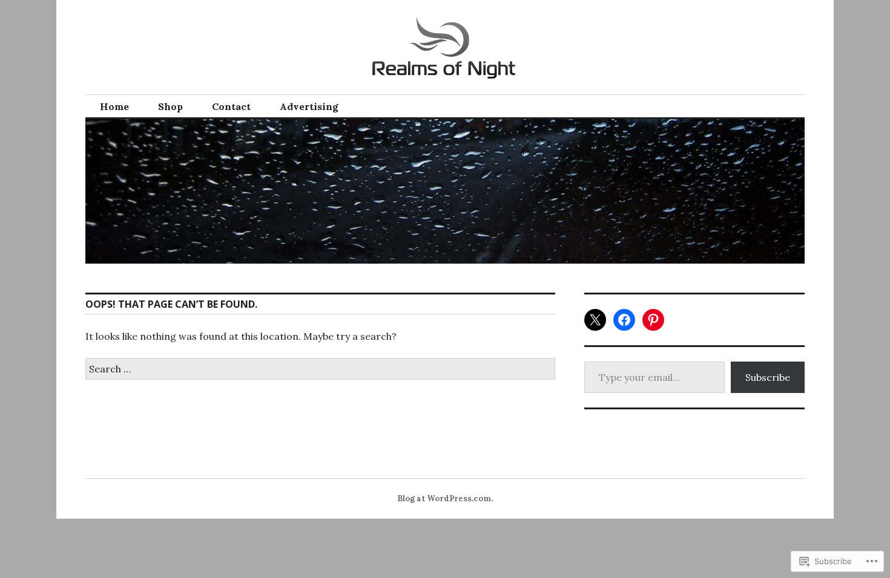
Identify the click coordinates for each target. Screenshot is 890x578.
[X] (595, 320)
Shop (170, 106)
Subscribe (767, 377)
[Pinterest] (653, 320)
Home (114, 106)
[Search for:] (320, 369)
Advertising (309, 106)
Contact (231, 106)
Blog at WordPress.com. (445, 498)
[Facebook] (624, 320)
